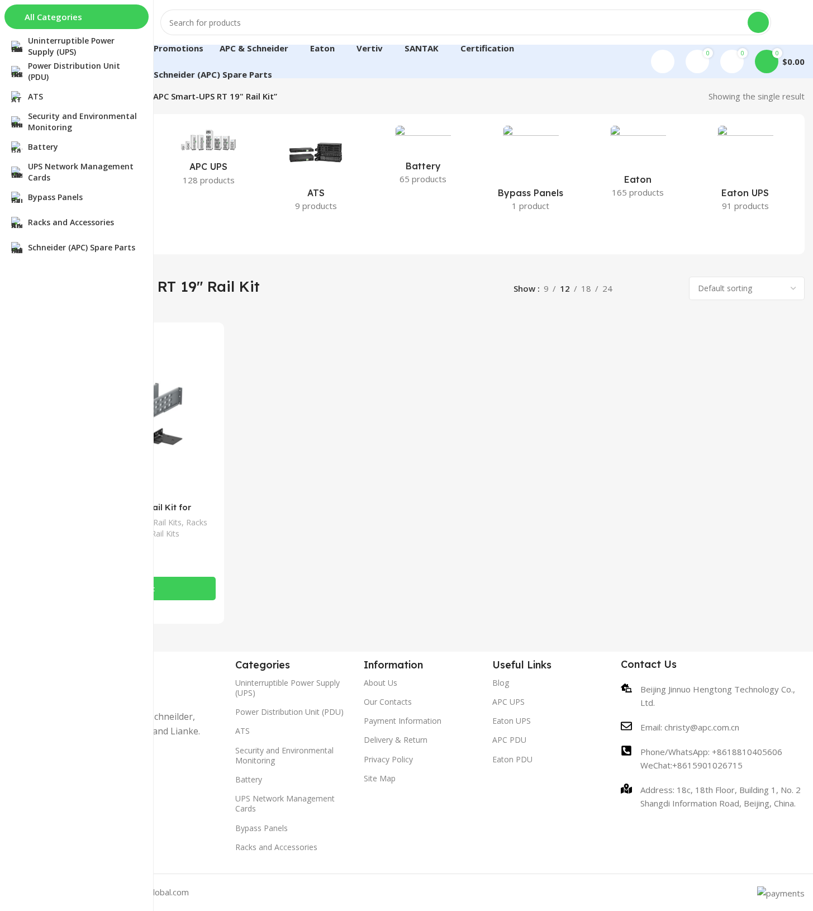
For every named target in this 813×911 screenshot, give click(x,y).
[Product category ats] (316, 171)
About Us (380, 682)
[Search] (758, 22)
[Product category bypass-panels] (531, 171)
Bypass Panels (261, 828)
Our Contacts (388, 701)
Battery (248, 779)
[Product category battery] (423, 158)
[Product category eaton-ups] (745, 171)
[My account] (662, 61)
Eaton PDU (512, 759)
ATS (242, 730)
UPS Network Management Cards (285, 803)
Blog (500, 682)
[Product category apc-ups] (208, 158)
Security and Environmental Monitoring (284, 755)
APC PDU (509, 739)
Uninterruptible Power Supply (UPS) (287, 687)
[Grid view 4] (672, 288)
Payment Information (402, 720)
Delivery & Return (395, 739)
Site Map (380, 778)
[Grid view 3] (652, 288)
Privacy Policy (388, 759)
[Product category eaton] (638, 165)
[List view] (633, 288)
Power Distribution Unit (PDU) (289, 711)
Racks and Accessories (276, 847)
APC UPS (508, 701)
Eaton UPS (511, 720)
